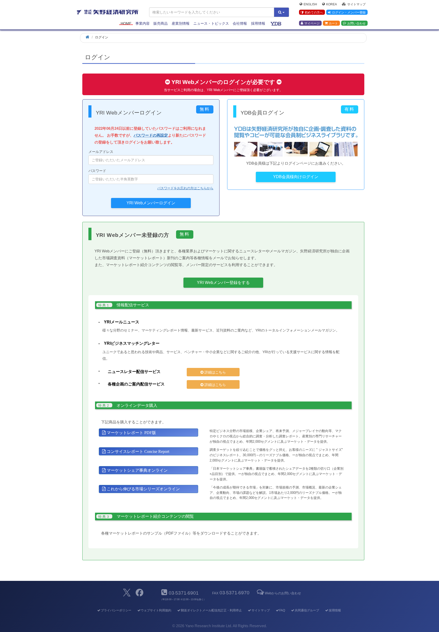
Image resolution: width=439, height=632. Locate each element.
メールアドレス (100, 152)
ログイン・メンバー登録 (349, 12)
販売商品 (160, 23)
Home (126, 23)
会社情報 (240, 23)
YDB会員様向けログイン (295, 177)
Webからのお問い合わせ (283, 593)
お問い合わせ (356, 23)
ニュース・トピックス (211, 23)
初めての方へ (314, 12)
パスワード (97, 171)
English (310, 4)
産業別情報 (181, 23)
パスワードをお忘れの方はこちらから (185, 188)
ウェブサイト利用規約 (156, 610)
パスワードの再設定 (151, 135)
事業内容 (142, 23)
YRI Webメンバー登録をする (223, 282)
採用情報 (258, 23)
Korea (331, 4)
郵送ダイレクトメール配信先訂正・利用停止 (211, 610)
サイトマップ (356, 4)
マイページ (312, 23)
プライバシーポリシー (116, 610)
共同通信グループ (307, 610)
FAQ (282, 610)
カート (333, 23)
